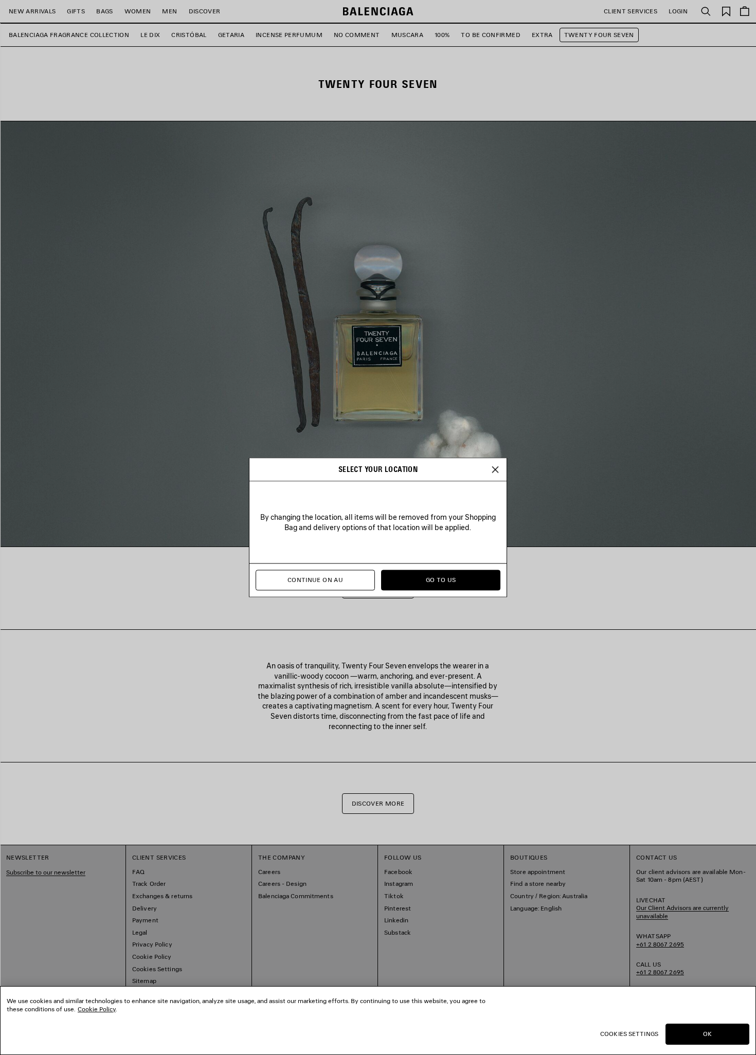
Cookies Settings (629, 1034)
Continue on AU (315, 580)
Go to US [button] (441, 580)
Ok (707, 1034)
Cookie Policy (97, 1009)
